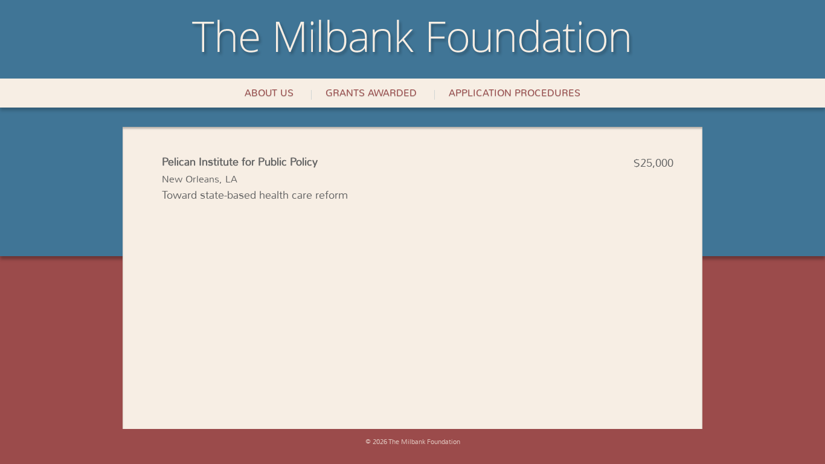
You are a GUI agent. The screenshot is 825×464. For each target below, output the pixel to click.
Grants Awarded (371, 92)
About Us (269, 92)
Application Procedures (514, 92)
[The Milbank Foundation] (412, 54)
